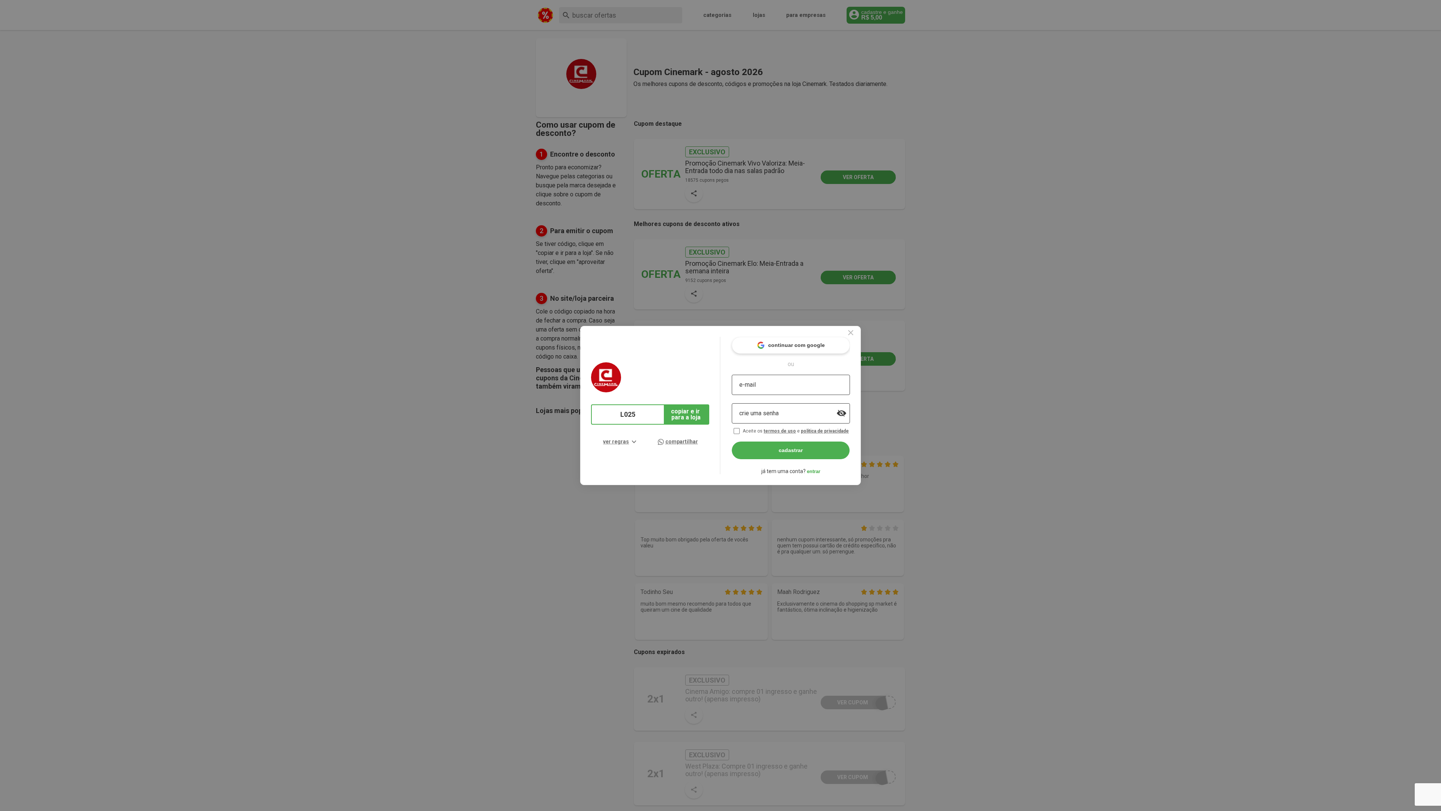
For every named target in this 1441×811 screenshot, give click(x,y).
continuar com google (796, 345)
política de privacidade (825, 431)
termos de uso (780, 431)
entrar (813, 471)
